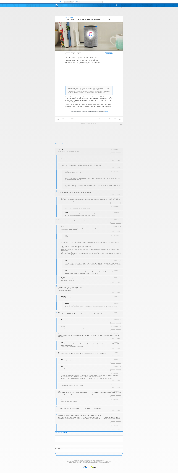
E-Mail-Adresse (58, 448)
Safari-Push (107, 463)
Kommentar (57, 434)
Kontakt (122, 2)
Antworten (118, 153)
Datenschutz (101, 463)
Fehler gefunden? (116, 113)
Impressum (94, 463)
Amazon (83, 123)
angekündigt (71, 57)
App (119, 2)
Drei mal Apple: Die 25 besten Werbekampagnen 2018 (106, 118)
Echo (93, 123)
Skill (96, 123)
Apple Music (88, 123)
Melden (113, 153)
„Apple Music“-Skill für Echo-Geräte (90, 57)
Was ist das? (106, 111)
